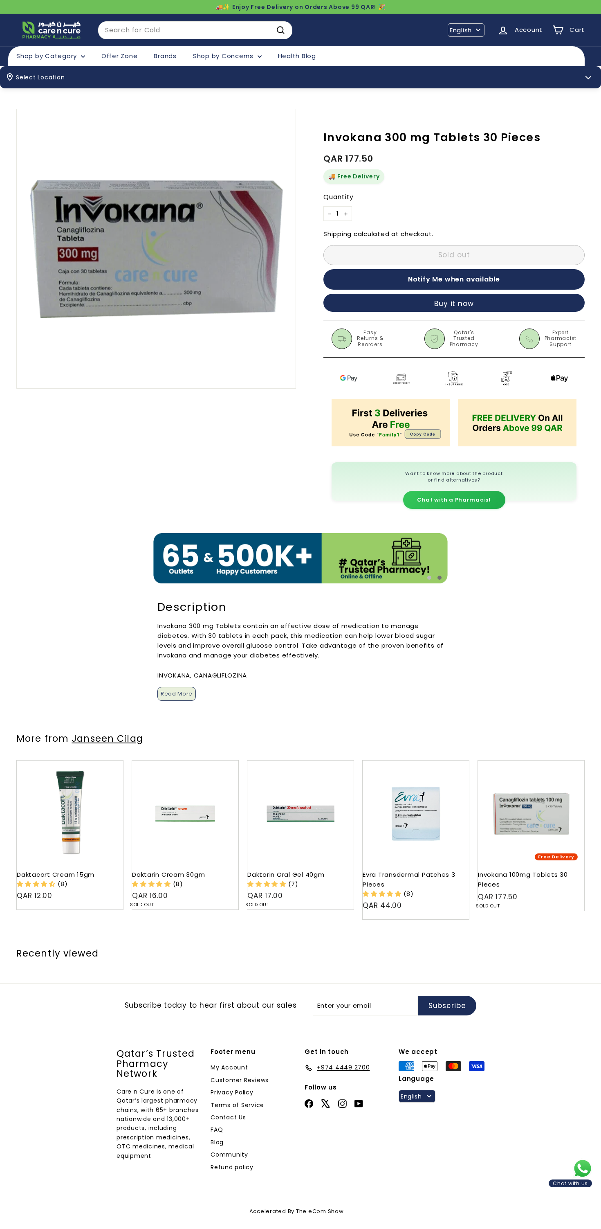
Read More (177, 694)
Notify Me (224, 763)
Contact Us (228, 1117)
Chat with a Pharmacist (454, 500)
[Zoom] (156, 248)
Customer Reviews (240, 1080)
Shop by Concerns (224, 56)
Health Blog (297, 56)
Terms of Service (237, 1105)
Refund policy (232, 1167)
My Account (229, 1067)
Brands (165, 56)
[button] (37, 884)
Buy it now (454, 303)
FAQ (217, 1129)
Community (229, 1154)
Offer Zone (119, 56)
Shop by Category (47, 56)
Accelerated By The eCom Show (296, 1211)
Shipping (337, 234)
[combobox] (195, 30)
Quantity (338, 197)
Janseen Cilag (107, 738)
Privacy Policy (232, 1092)
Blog (217, 1142)
